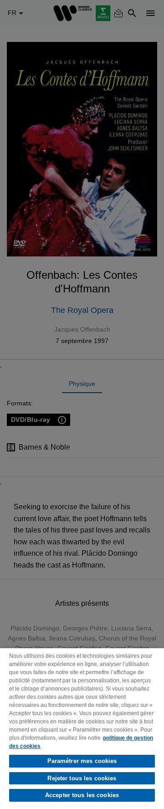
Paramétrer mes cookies (82, 761)
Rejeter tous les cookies (81, 778)
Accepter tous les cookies (82, 795)
